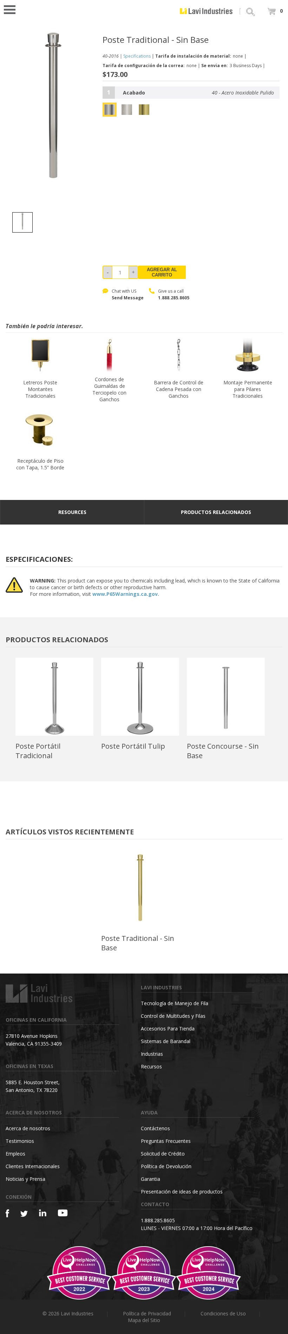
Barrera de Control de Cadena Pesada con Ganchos (178, 389)
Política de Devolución (166, 1166)
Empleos (15, 1153)
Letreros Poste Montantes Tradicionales (40, 389)
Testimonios (20, 1141)
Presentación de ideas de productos (182, 1191)
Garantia (150, 1179)
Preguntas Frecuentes (166, 1141)
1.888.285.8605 (173, 298)
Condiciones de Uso (223, 1313)
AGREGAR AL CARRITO (162, 272)
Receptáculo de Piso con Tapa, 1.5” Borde (40, 464)
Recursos (151, 1066)
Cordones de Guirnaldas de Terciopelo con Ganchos (109, 389)
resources (72, 512)
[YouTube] (63, 1212)
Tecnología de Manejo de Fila (174, 1003)
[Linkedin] (42, 1213)
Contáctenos (155, 1128)
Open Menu (12, 9)
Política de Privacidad (147, 1313)
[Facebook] (7, 1213)
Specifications (137, 56)
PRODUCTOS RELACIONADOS (216, 512)
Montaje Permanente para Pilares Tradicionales (247, 389)
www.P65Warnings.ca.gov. (125, 594)
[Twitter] (24, 1214)
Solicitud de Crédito (163, 1153)
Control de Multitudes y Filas (173, 1016)
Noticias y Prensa (25, 1179)
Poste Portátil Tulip (133, 746)
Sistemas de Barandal (165, 1041)
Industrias (152, 1053)
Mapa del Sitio (144, 1320)
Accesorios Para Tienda (168, 1028)
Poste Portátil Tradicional (37, 750)
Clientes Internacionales (33, 1166)
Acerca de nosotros (28, 1128)
